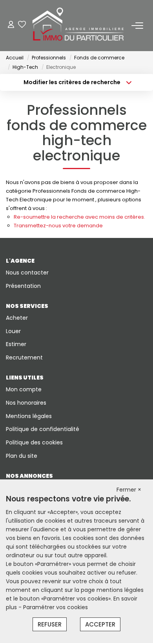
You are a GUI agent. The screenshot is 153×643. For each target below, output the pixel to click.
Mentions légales (29, 416)
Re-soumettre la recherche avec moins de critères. (79, 217)
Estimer (16, 344)
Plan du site (21, 456)
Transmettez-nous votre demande (58, 225)
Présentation (23, 286)
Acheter (17, 318)
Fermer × (129, 490)
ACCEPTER (100, 624)
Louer (13, 331)
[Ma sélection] (22, 25)
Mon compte (24, 389)
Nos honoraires (26, 403)
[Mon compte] (11, 25)
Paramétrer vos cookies (55, 607)
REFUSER (50, 624)
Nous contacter (27, 272)
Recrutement (24, 357)
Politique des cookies (34, 442)
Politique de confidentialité (42, 429)
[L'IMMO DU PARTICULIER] (79, 25)
